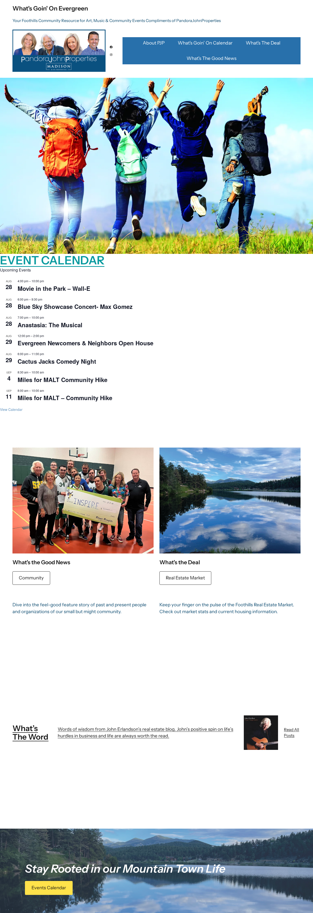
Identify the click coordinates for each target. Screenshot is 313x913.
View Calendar (11, 409)
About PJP (154, 43)
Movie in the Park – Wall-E (54, 288)
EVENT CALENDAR (52, 260)
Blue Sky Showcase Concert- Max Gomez (75, 306)
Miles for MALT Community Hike (62, 379)
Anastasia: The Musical (50, 325)
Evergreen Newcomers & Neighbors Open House (85, 343)
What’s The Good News (211, 58)
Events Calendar (49, 887)
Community (31, 578)
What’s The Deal (263, 43)
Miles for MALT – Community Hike (65, 398)
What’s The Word (30, 732)
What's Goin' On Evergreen (50, 8)
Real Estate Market (185, 578)
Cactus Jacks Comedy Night (57, 361)
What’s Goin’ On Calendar (205, 43)
